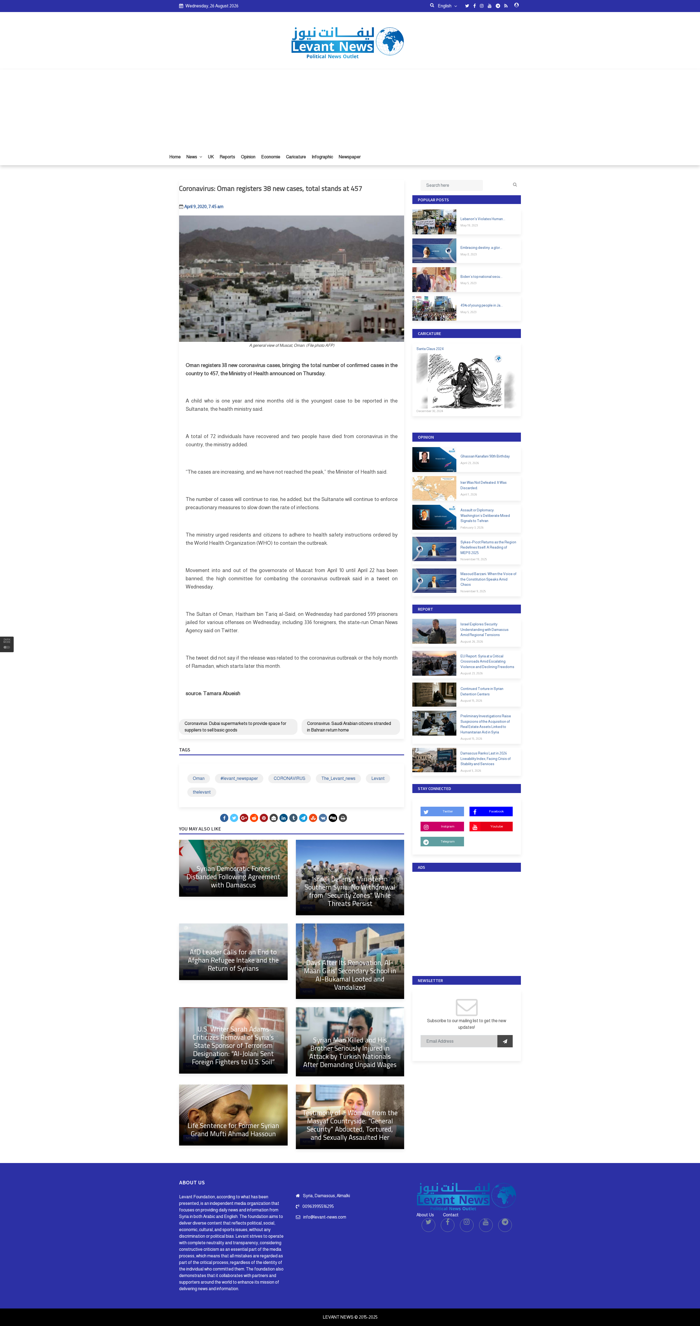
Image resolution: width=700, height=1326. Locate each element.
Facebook (496, 811)
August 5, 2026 (470, 771)
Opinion (248, 157)
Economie (270, 157)
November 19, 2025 (473, 559)
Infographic (322, 157)
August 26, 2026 (471, 641)
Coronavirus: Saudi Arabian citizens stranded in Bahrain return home (349, 726)
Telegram (448, 841)
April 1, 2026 (468, 494)
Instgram (447, 826)
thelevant (202, 792)
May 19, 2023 (469, 225)
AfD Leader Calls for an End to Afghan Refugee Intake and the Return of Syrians (233, 960)
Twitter (448, 811)
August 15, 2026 (471, 701)
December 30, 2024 (429, 411)
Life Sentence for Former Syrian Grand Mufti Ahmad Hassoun (233, 1129)
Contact (451, 1215)
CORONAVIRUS (289, 778)
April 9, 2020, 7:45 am (203, 206)
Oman (199, 778)
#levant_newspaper (239, 778)
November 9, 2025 (473, 591)
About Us (425, 1215)
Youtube (496, 826)
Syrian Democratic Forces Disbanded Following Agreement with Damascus (233, 876)
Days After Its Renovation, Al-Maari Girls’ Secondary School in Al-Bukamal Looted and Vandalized (350, 974)
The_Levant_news (338, 778)
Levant (378, 778)
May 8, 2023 (468, 254)
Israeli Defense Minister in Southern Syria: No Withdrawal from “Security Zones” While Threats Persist (350, 891)
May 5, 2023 (468, 283)
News (192, 157)
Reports (227, 157)
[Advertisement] (350, 107)
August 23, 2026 (471, 673)
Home (175, 157)
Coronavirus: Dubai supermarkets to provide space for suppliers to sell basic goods (235, 726)
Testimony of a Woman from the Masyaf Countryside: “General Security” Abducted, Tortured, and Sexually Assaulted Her (350, 1125)
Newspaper (350, 157)
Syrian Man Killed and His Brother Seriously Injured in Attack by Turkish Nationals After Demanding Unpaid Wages (349, 1052)
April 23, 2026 (469, 463)
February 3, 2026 (471, 527)
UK (211, 157)
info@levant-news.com (324, 1217)
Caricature (296, 157)
